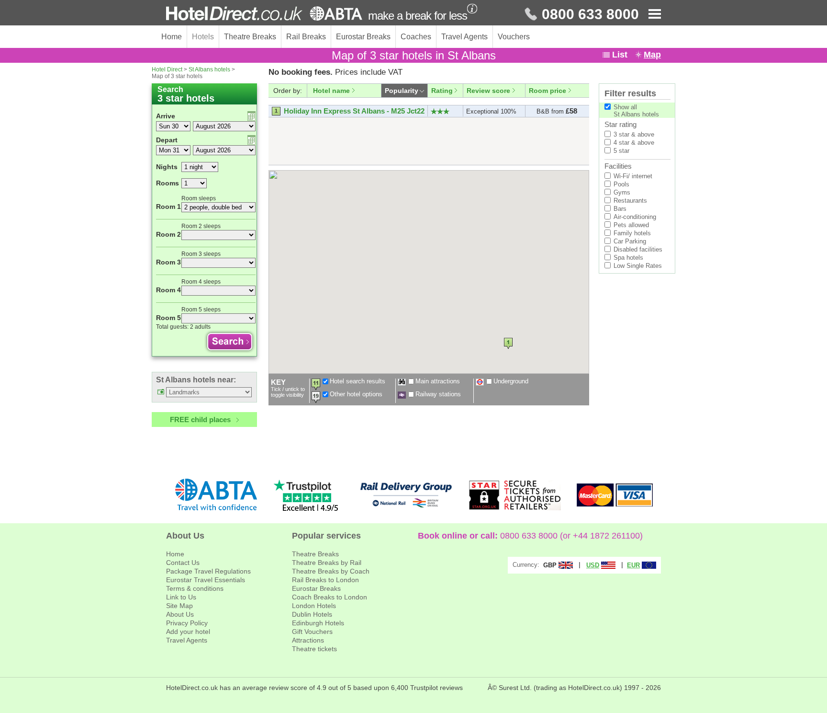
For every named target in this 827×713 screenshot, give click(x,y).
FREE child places (200, 419)
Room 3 (168, 262)
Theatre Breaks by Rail (326, 562)
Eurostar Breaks (363, 37)
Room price (547, 90)
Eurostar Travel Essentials (205, 580)
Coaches (416, 37)
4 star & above (634, 142)
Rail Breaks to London (325, 580)
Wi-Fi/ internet (633, 176)
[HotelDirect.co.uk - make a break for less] (264, 13)
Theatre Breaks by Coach (330, 571)
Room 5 (168, 318)
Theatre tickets (314, 649)
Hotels (203, 37)
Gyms (622, 192)
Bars (620, 208)
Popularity (401, 90)
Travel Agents (464, 37)
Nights (167, 167)
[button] (508, 343)
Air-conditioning (635, 216)
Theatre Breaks (250, 37)
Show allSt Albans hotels (636, 111)
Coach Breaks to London (329, 597)
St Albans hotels (209, 69)
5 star (621, 150)
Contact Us (183, 562)
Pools (621, 184)
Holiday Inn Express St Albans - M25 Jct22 (354, 111)
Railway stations (438, 394)
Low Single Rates (638, 265)
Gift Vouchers (312, 631)
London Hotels (314, 606)
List (619, 54)
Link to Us (181, 597)
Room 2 (168, 234)
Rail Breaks (306, 37)
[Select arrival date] (251, 116)
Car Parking (630, 241)
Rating (442, 90)
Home (171, 37)
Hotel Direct (167, 69)
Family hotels (632, 233)
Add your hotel (188, 631)
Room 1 (168, 206)
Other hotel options (356, 394)
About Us (180, 614)
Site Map (179, 606)
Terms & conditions (195, 588)
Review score (488, 90)
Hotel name (331, 90)
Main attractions (437, 381)
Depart (167, 140)
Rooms (167, 183)
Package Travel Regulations (208, 571)
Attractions (308, 640)
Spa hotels (628, 257)
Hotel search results (357, 381)
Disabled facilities (638, 249)
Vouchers (514, 37)
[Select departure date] (251, 140)
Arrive (165, 116)
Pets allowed (631, 225)
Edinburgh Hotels (318, 623)
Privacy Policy (187, 623)
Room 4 (168, 290)
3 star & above (634, 134)
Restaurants (630, 200)
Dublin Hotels (312, 614)
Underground (510, 381)
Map (652, 54)
